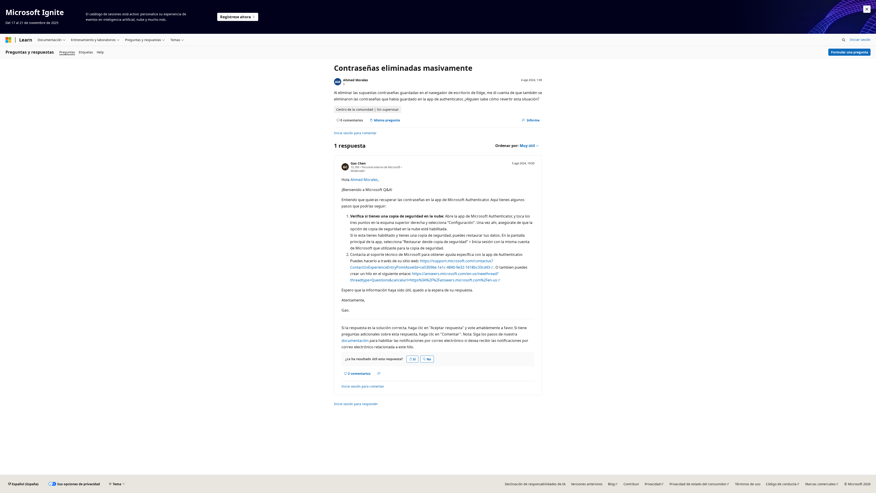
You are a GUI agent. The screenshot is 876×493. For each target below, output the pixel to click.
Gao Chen (358, 163)
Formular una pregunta (849, 52)
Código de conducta (781, 484)
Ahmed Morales (355, 80)
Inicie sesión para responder (356, 404)
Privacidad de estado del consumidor (698, 484)
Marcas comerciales (820, 484)
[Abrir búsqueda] (843, 40)
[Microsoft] (8, 40)
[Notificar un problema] (379, 373)
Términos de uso (747, 484)
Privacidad (653, 484)
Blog (611, 484)
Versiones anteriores (586, 484)
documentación (355, 340)
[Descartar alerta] (867, 9)
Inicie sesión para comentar (355, 133)
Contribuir (631, 484)
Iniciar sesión (860, 39)
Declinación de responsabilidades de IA (535, 484)
